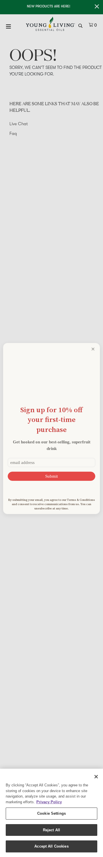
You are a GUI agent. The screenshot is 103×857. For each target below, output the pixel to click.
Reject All (51, 830)
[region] (51, 813)
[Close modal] (93, 349)
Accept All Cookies (51, 846)
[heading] (51, 419)
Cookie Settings (51, 813)
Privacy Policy (49, 802)
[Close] (96, 776)
